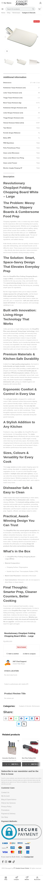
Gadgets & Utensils (28, 12)
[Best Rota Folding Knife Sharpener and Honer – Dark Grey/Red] (31, 747)
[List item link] (21, 792)
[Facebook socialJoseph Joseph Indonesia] (2, 862)
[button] (5, 37)
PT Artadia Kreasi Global (21, 868)
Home (3, 12)
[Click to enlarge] (7, 51)
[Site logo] (22, 3)
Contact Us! (28, 857)
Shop (8, 12)
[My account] (40, 3)
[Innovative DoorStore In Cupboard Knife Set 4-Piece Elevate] (11, 747)
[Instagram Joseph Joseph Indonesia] (6, 862)
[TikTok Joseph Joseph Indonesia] (13, 862)
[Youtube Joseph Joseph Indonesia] (10, 862)
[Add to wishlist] (18, 741)
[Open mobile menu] (2, 9)
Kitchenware (16, 12)
